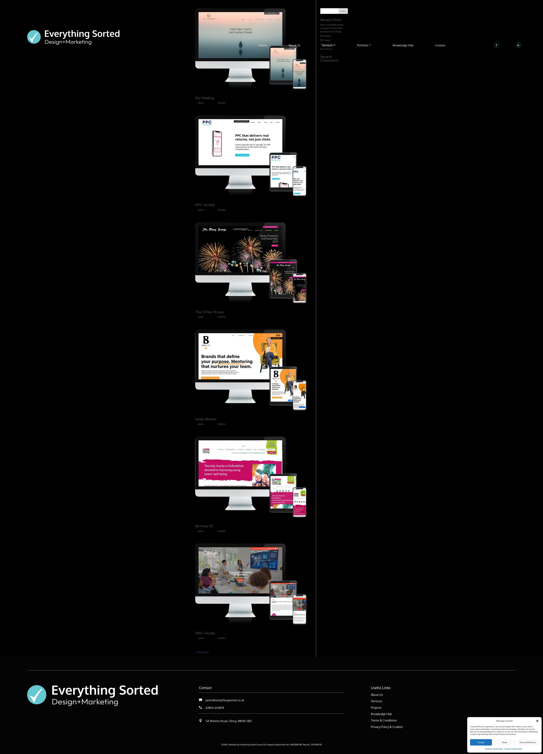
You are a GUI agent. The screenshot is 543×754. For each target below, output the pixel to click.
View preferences (528, 742)
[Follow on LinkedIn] (518, 45)
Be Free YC (204, 526)
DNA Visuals (205, 633)
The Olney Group (209, 312)
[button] (537, 721)
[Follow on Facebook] (496, 45)
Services (327, 45)
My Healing (204, 98)
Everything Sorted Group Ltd (252, 744)
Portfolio (362, 45)
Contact (440, 45)
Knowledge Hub (403, 45)
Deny (504, 742)
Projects (376, 707)
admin (200, 103)
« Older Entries (202, 652)
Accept (481, 742)
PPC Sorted (205, 205)
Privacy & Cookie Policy (494, 749)
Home (263, 45)
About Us (294, 45)
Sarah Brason (205, 419)
